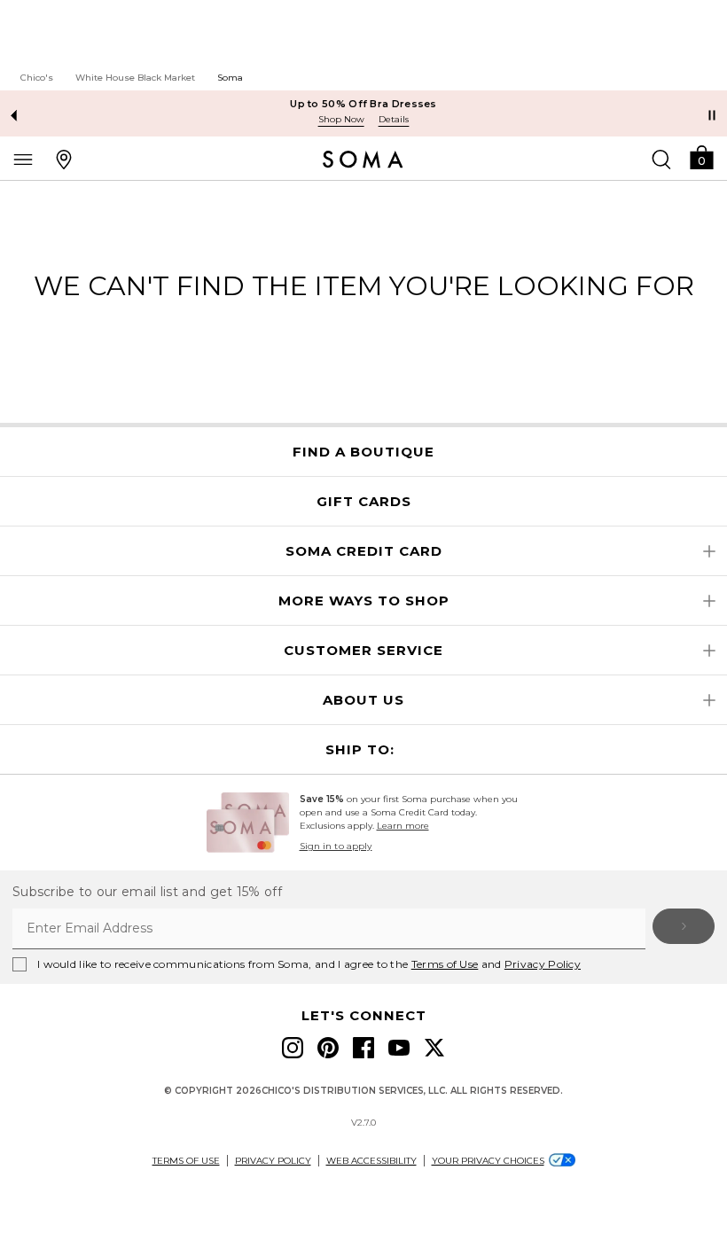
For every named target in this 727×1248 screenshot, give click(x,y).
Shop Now (341, 119)
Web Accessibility (371, 1160)
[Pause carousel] (712, 115)
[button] (701, 156)
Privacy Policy (542, 964)
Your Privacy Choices (488, 1160)
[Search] (661, 158)
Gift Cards (364, 502)
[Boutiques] (63, 158)
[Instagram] (292, 1047)
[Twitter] (434, 1047)
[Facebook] (363, 1047)
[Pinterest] (328, 1047)
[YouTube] (399, 1047)
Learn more (403, 825)
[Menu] (23, 158)
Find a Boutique (363, 452)
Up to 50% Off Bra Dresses (363, 103)
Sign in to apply (336, 846)
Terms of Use (445, 964)
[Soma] (363, 159)
